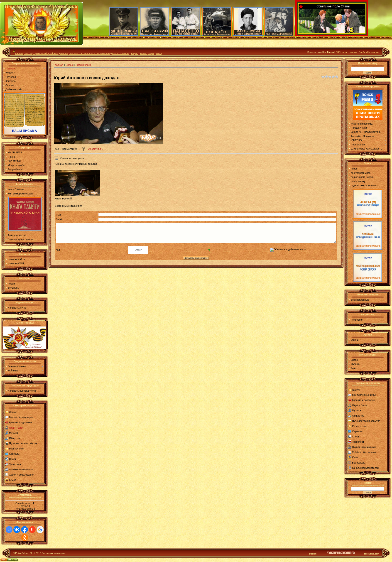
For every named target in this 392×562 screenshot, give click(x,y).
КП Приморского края (20, 193)
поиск (354, 168)
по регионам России (362, 177)
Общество (15, 438)
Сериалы (14, 453)
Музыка (13, 433)
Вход (159, 53)
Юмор (12, 480)
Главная (10, 68)
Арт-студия (14, 161)
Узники (354, 340)
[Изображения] (77, 183)
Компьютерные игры (21, 417)
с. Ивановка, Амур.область (366, 148)
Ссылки (9, 85)
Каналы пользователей (365, 467)
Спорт (12, 459)
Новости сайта (16, 259)
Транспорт (15, 464)
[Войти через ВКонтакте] (16, 529)
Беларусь (13, 287)
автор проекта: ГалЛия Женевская (360, 52)
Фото (353, 368)
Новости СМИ (16, 263)
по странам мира (360, 173)
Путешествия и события (23, 443)
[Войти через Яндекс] (32, 529)
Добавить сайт (13, 89)
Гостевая (10, 77)
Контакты (10, 81)
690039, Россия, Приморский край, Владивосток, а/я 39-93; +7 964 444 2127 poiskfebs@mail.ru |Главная (72, 53)
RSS (338, 52)
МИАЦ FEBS (15, 152)
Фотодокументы (17, 235)
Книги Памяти (16, 189)
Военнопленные (360, 299)
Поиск (11, 156)
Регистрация (147, 53)
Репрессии (357, 319)
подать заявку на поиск (364, 185)
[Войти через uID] (9, 529)
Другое (13, 412)
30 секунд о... (95, 148)
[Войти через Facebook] (24, 529)
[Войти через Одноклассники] (24, 537)
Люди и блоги (16, 427)
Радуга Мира (15, 169)
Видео (134, 53)
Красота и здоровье (20, 422)
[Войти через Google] (40, 529)
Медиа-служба (16, 165)
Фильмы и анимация (21, 469)
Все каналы (358, 462)
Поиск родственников (20, 239)
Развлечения (16, 448)
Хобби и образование (21, 474)
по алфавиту (358, 181)
